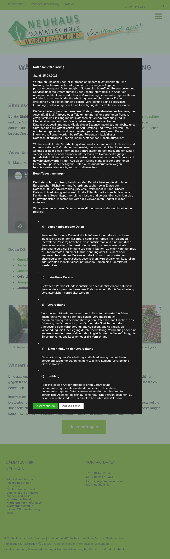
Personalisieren (71, 405)
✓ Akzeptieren (45, 406)
